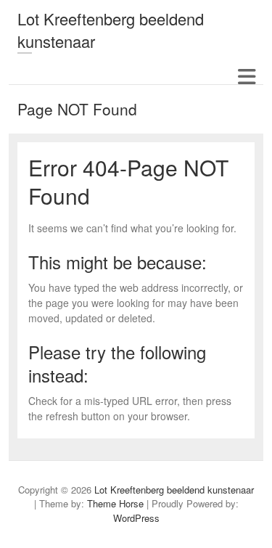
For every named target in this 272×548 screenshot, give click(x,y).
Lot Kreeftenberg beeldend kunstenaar (110, 29)
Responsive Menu (246, 76)
